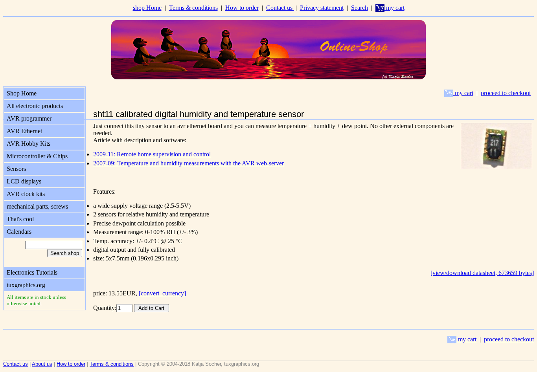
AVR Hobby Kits (28, 143)
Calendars (19, 231)
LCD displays (24, 181)
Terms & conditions (193, 7)
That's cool (20, 219)
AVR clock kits (26, 194)
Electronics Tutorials (32, 272)
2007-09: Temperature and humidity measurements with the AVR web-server (188, 163)
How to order (242, 7)
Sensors (16, 168)
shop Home (147, 7)
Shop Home (22, 93)
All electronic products (35, 106)
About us (42, 364)
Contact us (280, 7)
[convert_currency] (162, 293)
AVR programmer (29, 118)
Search (359, 7)
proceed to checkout (506, 93)
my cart (394, 7)
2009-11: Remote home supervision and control (152, 154)
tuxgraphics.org (26, 285)
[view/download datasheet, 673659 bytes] (482, 272)
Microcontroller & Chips (37, 156)
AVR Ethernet (24, 131)
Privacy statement (322, 7)
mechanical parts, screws (37, 206)
